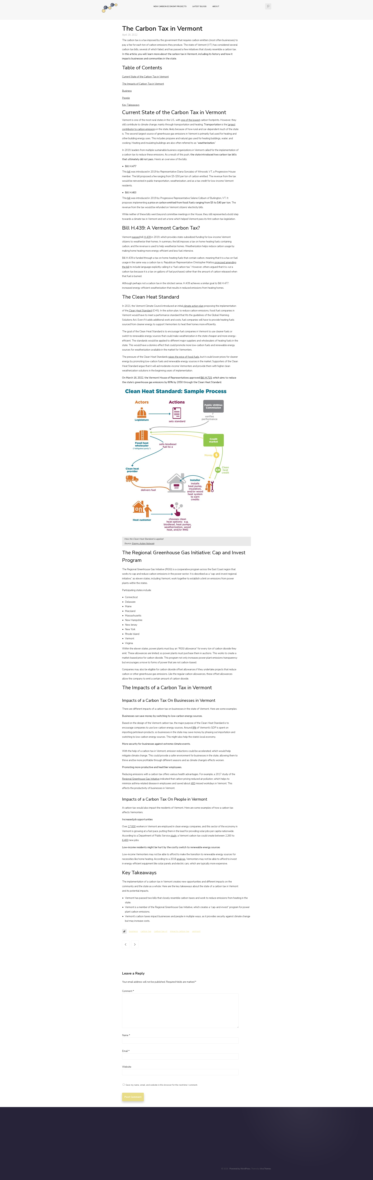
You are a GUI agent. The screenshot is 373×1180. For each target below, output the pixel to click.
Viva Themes (265, 1168)
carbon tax (146, 931)
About (215, 6)
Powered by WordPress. (240, 1168)
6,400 (125, 840)
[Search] (268, 6)
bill (128, 171)
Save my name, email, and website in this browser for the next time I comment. (162, 1085)
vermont (196, 931)
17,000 (132, 826)
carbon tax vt (160, 931)
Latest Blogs (199, 6)
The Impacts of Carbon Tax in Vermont (143, 84)
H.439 (147, 237)
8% (194, 727)
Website (126, 1067)
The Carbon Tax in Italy (135, 944)
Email (126, 1051)
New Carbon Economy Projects (170, 6)
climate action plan (193, 306)
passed (136, 237)
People (126, 98)
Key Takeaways (130, 105)
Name (126, 1035)
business (133, 931)
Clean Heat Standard (140, 310)
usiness (128, 91)
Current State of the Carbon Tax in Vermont (145, 76)
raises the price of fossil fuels (183, 357)
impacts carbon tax (179, 931)
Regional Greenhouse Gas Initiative (141, 779)
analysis (181, 859)
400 (193, 783)
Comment (128, 991)
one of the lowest (190, 120)
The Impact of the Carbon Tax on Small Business (126, 944)
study (173, 835)
